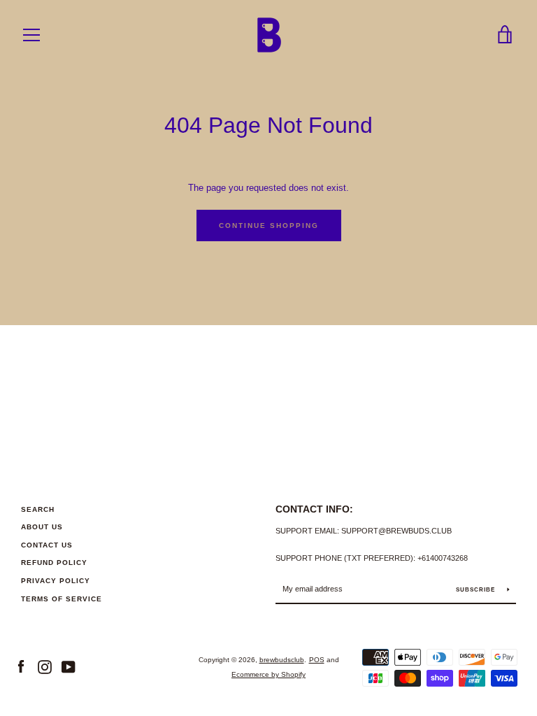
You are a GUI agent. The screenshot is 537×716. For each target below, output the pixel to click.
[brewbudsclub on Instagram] (45, 666)
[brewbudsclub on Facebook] (21, 666)
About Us (42, 527)
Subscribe (476, 590)
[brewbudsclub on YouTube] (69, 666)
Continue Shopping (269, 225)
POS (316, 660)
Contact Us (47, 545)
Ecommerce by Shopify (268, 674)
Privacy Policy (55, 581)
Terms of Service (61, 599)
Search (38, 509)
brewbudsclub (281, 660)
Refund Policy (54, 562)
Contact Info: (314, 509)
